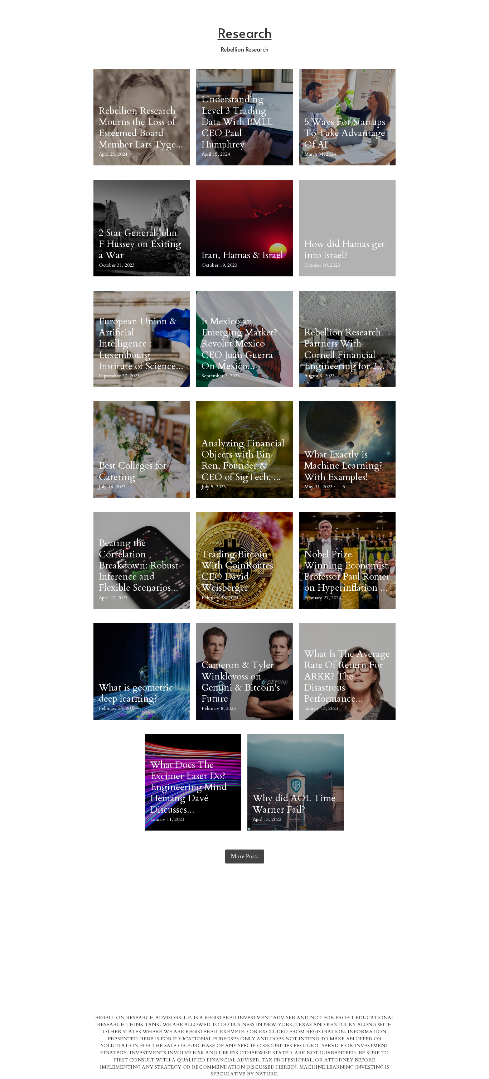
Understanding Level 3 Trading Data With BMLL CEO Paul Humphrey (237, 122)
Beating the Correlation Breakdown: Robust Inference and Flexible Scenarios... (138, 565)
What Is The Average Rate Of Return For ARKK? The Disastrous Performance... (347, 676)
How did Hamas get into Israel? (344, 249)
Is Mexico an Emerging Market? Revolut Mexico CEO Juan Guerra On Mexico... (239, 343)
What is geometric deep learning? (136, 693)
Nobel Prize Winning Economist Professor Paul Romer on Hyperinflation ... (347, 571)
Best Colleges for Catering (132, 471)
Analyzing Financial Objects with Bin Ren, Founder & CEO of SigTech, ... (243, 460)
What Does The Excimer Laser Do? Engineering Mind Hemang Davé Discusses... (188, 787)
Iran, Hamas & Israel (242, 255)
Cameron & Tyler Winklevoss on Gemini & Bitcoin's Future (241, 682)
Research (245, 33)
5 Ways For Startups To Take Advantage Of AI (344, 133)
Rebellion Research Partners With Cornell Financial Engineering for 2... (344, 349)
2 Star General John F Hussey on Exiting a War (140, 244)
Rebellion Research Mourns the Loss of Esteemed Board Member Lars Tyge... (141, 128)
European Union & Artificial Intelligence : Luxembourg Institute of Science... (141, 343)
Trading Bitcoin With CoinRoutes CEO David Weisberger (237, 571)
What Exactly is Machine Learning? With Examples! (343, 465)
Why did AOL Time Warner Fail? (294, 804)
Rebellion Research (244, 49)
